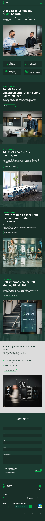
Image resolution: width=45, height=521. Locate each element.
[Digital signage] (26, 72)
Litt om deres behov (7, 454)
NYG (40, 513)
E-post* (4, 440)
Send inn (37, 470)
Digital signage (35, 72)
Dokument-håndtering (12, 72)
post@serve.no (8, 497)
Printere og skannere (12, 63)
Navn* (4, 426)
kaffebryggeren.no (27, 513)
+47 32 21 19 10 (18, 497)
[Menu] (40, 2)
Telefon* (4, 447)
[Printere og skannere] (6, 64)
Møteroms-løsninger (33, 63)
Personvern (5, 513)
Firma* (4, 433)
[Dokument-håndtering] (6, 72)
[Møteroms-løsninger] (26, 64)
